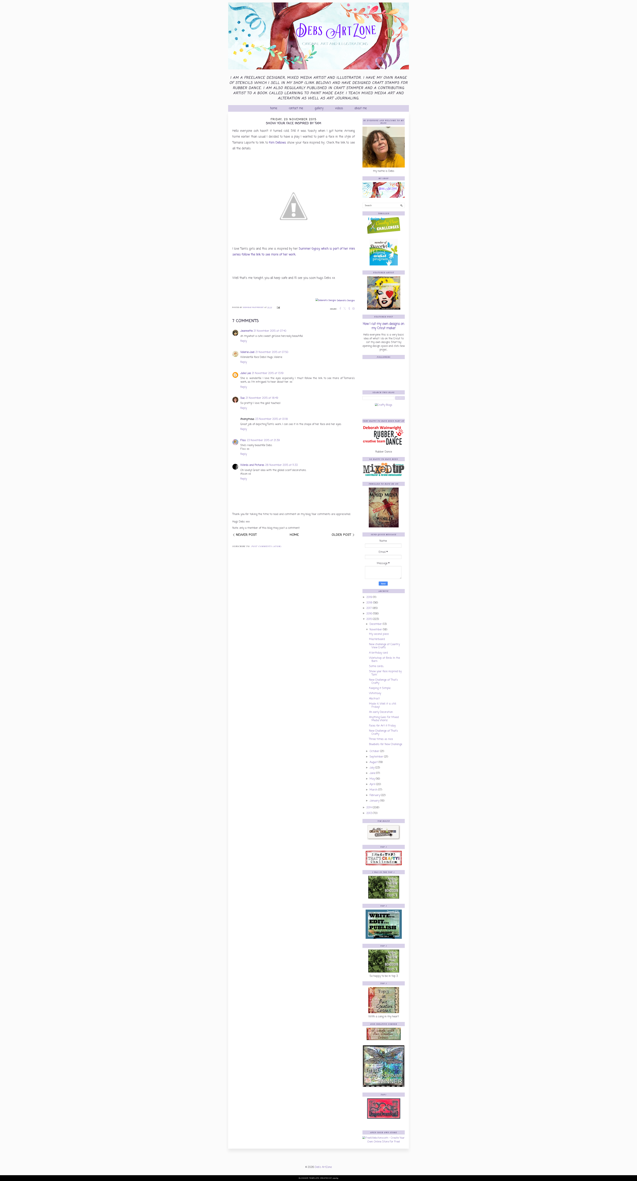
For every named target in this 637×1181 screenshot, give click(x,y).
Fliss (243, 440)
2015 (369, 619)
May (372, 779)
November (376, 630)
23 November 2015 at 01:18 (271, 419)
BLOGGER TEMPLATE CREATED (314, 1178)
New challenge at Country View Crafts (384, 646)
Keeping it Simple (379, 688)
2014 (369, 808)
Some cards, (376, 666)
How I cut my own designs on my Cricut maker (383, 326)
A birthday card (378, 653)
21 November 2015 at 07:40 (270, 331)
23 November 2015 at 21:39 (263, 440)
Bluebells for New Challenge (385, 744)
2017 (369, 608)
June (372, 773)
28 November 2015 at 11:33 (281, 465)
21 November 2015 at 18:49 (262, 398)
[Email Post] (278, 307)
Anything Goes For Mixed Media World (384, 718)
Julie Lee (245, 373)
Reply (243, 341)
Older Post (341, 535)
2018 (369, 603)
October (374, 751)
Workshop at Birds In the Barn (384, 659)
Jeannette (246, 331)
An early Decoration (381, 712)
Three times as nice (381, 739)
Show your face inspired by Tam (385, 673)
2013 (369, 813)
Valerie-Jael (247, 352)
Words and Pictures (252, 465)
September (376, 757)
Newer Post (246, 535)
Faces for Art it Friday (382, 726)
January (374, 801)
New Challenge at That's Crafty (383, 681)
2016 (369, 614)
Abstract (374, 699)
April (372, 784)
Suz (242, 398)
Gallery (319, 108)
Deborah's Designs (346, 300)
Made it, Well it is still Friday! (382, 705)
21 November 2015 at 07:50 (271, 352)
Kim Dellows (278, 142)
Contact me (296, 108)
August (374, 762)
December (376, 624)
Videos (339, 108)
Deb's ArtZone (323, 1167)
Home (273, 108)
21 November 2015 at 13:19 (267, 373)
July (372, 768)
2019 (369, 597)
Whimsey (375, 693)
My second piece (379, 634)
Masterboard (377, 639)
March (373, 790)
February (375, 795)
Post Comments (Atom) (266, 546)
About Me (360, 108)
